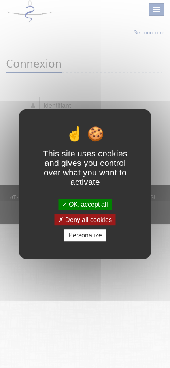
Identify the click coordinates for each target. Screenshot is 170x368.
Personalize (85, 235)
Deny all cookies (88, 219)
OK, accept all (87, 204)
